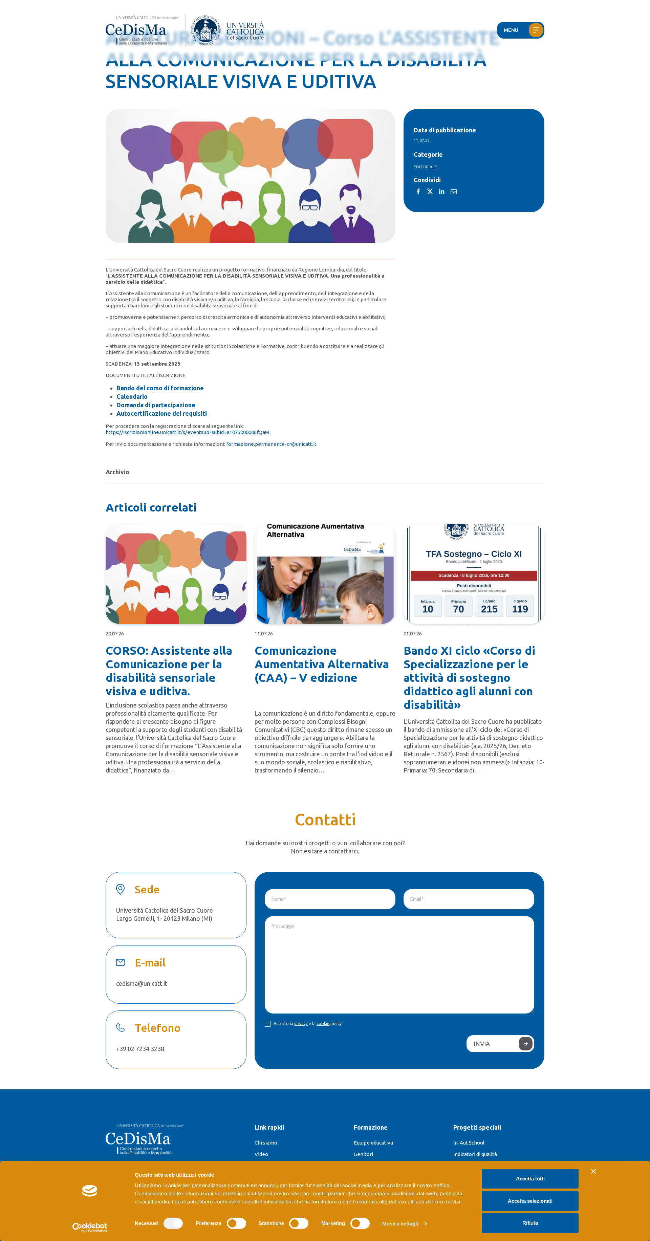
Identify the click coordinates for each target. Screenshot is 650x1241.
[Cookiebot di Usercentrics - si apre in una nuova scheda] (90, 1228)
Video (261, 1154)
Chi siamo (266, 1143)
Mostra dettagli (400, 1223)
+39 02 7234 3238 (140, 1048)
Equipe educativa (373, 1143)
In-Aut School (468, 1143)
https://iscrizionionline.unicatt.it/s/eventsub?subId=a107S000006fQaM (187, 432)
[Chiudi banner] (593, 1171)
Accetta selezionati (530, 1201)
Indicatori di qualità (475, 1154)
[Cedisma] (146, 30)
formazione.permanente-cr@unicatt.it (271, 444)
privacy (301, 1023)
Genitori (363, 1154)
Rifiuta (530, 1223)
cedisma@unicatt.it (141, 983)
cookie (323, 1023)
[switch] (236, 1223)
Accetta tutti (530, 1178)
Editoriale (425, 167)
